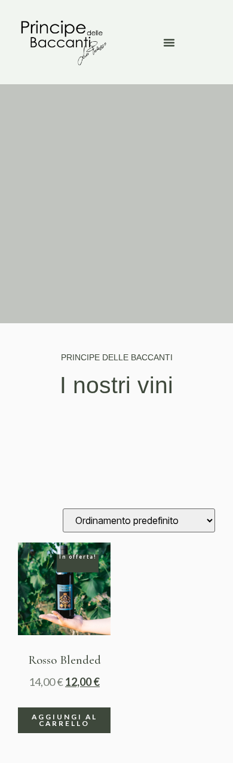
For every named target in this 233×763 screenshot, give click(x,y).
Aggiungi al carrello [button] (64, 720)
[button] (169, 42)
